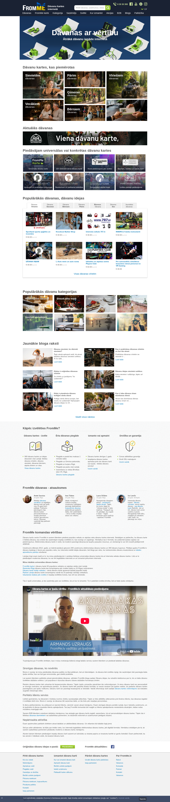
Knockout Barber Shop (65, 232)
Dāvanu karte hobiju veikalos (34, 570)
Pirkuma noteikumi (29, 778)
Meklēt (108, 7)
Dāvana (34, 206)
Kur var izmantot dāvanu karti (64, 760)
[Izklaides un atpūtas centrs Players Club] (99, 250)
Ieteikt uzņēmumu (60, 769)
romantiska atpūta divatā (103, 503)
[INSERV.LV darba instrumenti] (129, 220)
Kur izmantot (96, 13)
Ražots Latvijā (28, 573)
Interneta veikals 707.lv (95, 232)
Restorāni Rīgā (29, 568)
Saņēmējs (71, 13)
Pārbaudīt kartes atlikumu (63, 772)
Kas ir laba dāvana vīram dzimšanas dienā (125, 394)
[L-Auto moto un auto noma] (69, 250)
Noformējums (27, 763)
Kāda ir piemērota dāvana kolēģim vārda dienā (65, 394)
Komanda (119, 766)
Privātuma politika (29, 785)
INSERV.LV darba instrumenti (128, 232)
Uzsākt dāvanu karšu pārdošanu (96, 760)
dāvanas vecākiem (40, 501)
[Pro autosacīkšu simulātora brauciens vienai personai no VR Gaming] (129, 250)
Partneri (119, 769)
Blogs (128, 13)
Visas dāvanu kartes (32, 468)
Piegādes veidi (28, 769)
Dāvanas (26, 13)
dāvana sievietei (133, 503)
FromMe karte (42, 13)
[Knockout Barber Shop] (69, 220)
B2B (119, 13)
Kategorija (58, 13)
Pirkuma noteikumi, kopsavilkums (35, 781)
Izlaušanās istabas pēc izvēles (35, 575)
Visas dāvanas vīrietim (85, 274)
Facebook (114, 747)
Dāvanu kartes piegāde (65, 475)
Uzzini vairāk (93, 469)
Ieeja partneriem (28, 791)
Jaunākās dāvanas (129, 206)
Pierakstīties (67, 747)
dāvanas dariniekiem (37, 715)
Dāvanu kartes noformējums (126, 689)
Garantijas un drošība (30, 772)
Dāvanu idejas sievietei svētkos (128, 371)
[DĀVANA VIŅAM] (39, 250)
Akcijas (109, 13)
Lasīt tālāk (58, 362)
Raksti (118, 760)
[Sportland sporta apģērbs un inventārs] (39, 220)
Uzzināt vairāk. (124, 798)
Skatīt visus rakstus (85, 417)
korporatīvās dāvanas (73, 508)
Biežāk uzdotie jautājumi (31, 775)
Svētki (83, 13)
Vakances (119, 763)
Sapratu (143, 799)
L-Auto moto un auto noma (67, 262)
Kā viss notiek (28, 760)
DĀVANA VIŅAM (32, 262)
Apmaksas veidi (28, 766)
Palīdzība (139, 13)
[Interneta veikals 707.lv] (99, 220)
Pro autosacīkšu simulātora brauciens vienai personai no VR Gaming (128, 264)
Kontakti (26, 788)
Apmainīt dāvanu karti (62, 763)
